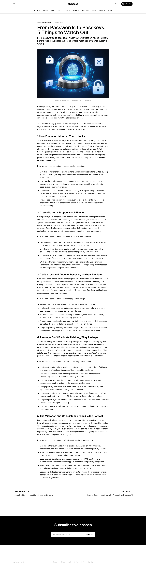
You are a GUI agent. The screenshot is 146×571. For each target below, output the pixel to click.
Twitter (55, 562)
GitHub (62, 562)
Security (37, 10)
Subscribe (127, 4)
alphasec (73, 4)
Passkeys (41, 106)
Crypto (67, 10)
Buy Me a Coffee (73, 562)
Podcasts (85, 10)
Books (94, 10)
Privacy (45, 10)
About (110, 10)
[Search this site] (14, 3)
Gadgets (102, 10)
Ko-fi (82, 562)
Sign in (117, 4)
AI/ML (52, 10)
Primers (76, 10)
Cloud (60, 10)
